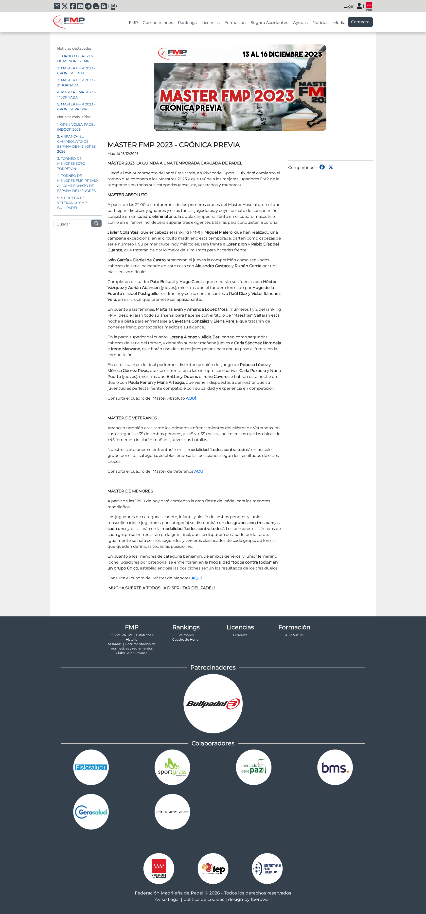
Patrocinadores (213, 667)
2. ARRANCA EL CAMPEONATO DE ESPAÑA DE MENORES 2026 (76, 143)
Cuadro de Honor (186, 639)
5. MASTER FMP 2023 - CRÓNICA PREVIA (76, 106)
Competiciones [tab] (158, 22)
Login (349, 6)
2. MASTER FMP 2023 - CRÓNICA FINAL (76, 70)
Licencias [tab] (211, 22)
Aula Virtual (294, 635)
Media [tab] (339, 22)
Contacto (360, 22)
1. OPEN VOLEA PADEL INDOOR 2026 (76, 126)
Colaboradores (213, 743)
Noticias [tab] (320, 22)
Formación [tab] (235, 22)
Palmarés (186, 635)
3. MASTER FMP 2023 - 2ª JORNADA (76, 82)
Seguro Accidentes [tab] (269, 22)
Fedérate (240, 635)
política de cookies (203, 899)
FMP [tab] (133, 22)
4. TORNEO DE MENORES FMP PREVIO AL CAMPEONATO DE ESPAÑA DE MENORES (77, 183)
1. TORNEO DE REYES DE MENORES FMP (75, 58)
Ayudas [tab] (300, 22)
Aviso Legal (167, 899)
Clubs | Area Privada (131, 653)
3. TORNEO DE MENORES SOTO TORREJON (71, 164)
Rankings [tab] (187, 22)
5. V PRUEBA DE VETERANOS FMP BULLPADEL (72, 203)
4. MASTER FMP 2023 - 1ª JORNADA (76, 94)
